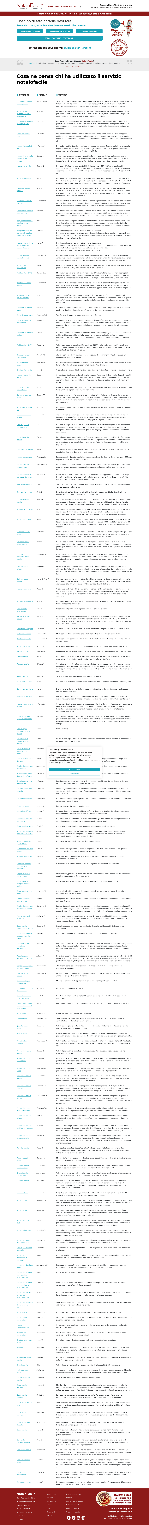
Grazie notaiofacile (24, 799)
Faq (70, 7)
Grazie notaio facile (24, 370)
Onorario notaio (23, 1180)
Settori (57, 7)
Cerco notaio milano (25, 689)
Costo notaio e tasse (25, 826)
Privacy (29, 1512)
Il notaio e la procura (25, 509)
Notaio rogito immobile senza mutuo (23, 731)
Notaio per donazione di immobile (22, 1257)
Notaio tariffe (22, 1210)
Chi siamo (50, 1498)
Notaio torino (22, 1200)
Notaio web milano (24, 646)
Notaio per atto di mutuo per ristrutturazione (24, 1294)
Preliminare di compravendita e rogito (23, 883)
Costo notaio (22, 1430)
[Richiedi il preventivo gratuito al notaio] (119, 48)
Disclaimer (21, 1516)
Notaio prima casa (24, 1230)
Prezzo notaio (22, 1033)
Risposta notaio (23, 651)
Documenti (51, 1501)
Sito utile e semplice (25, 629)
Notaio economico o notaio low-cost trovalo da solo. (25, 245)
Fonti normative (72, 1508)
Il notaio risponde (24, 639)
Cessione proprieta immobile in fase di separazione (24, 1005)
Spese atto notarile (24, 696)
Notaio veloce (22, 1193)
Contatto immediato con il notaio (23, 556)
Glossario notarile (73, 1512)
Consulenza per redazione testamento (23, 945)
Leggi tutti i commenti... (74, 66)
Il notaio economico (25, 601)
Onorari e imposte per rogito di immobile (24, 866)
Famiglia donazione (89, 31)
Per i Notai (50, 1515)
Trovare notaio (22, 656)
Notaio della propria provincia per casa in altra (25, 158)
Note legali (21, 1512)
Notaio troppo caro (24, 519)
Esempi (69, 1498)
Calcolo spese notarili (74, 1501)
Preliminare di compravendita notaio (23, 741)
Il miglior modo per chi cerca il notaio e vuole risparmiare (24, 233)
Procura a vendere (24, 806)
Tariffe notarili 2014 (24, 345)
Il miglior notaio (23, 1365)
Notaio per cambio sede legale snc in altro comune (24, 1285)
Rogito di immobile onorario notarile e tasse (24, 935)
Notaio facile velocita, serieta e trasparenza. (24, 113)
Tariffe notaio (22, 1018)
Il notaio (20, 1347)
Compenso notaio (24, 1450)
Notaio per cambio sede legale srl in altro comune (24, 1275)
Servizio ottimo (23, 676)
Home (50, 7)
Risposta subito (23, 664)
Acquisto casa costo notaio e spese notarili (25, 223)
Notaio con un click (24, 166)
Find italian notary (24, 484)
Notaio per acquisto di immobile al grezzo (25, 1304)
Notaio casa (21, 1013)
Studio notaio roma (24, 492)
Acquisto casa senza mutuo (59, 31)
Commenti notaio (24, 1482)
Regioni (64, 7)
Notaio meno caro (24, 589)
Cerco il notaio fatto (25, 315)
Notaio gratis (22, 1312)
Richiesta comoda (24, 634)
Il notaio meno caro (24, 856)
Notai (76, 7)
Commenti (50, 1512)
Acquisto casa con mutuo (30, 31)
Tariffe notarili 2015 (24, 273)
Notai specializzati (73, 1494)
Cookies (20, 1519)
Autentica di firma (24, 811)
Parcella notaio (23, 1148)
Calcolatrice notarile (74, 1505)
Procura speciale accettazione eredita (23, 751)
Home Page (51, 1494)
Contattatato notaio (25, 450)
